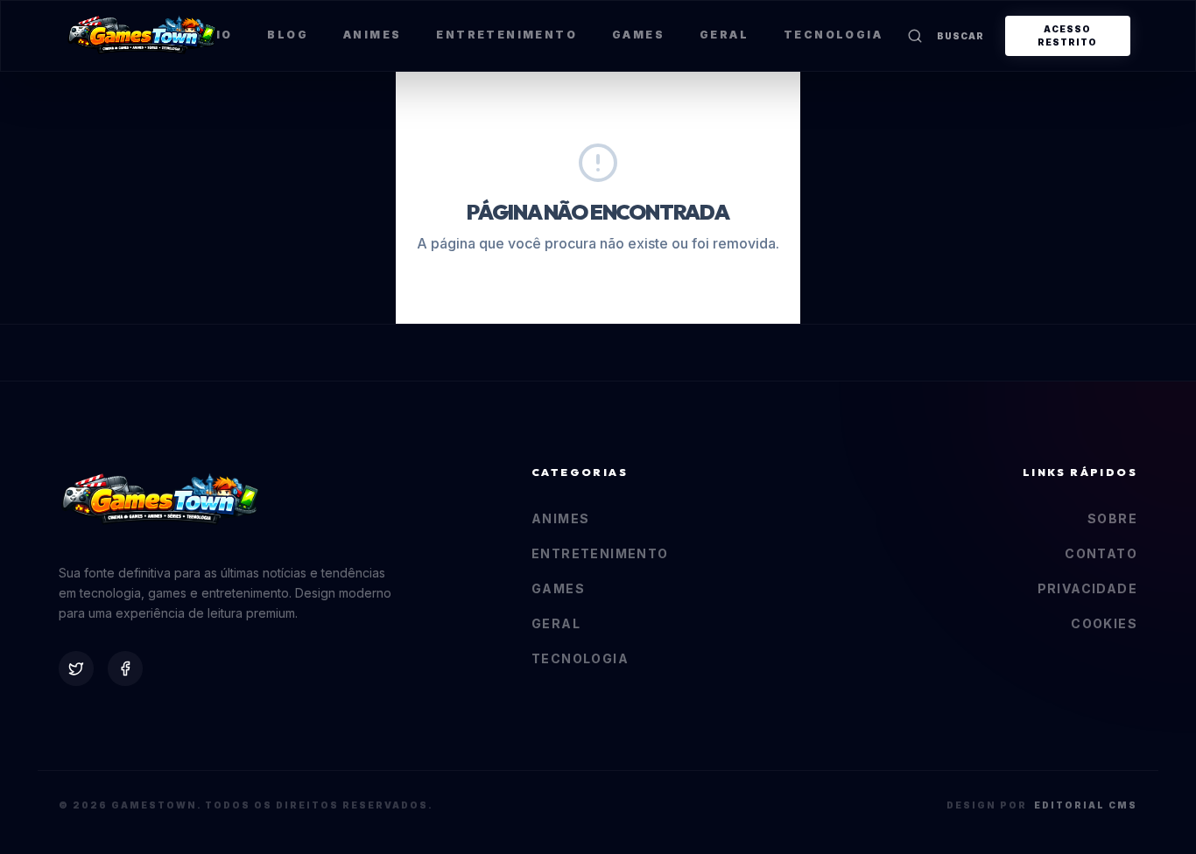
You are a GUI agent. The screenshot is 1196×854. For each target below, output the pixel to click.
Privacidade (1087, 588)
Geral (724, 34)
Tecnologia (833, 34)
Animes (372, 34)
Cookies (1104, 623)
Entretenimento (506, 34)
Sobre (1112, 518)
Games (638, 34)
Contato (1101, 553)
